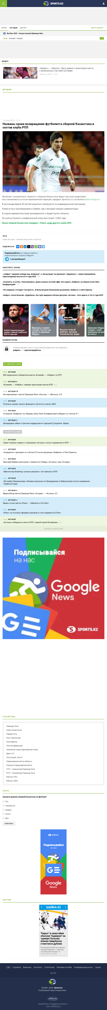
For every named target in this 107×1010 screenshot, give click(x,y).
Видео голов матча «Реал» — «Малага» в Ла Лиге (26, 503)
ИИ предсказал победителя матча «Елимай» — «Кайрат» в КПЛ (32, 375)
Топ (6, 801)
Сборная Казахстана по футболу (28, 239)
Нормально (10, 806)
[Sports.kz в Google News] (53, 638)
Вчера (4, 28)
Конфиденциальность (83, 967)
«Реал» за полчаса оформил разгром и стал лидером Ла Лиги (32, 513)
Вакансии (27, 967)
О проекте (17, 967)
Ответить (9, 824)
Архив (97, 967)
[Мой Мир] (24, 246)
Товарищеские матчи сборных (19, 761)
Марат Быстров (9, 239)
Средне (8, 810)
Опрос (6, 791)
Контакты (38, 967)
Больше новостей (53, 529)
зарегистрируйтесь (32, 350)
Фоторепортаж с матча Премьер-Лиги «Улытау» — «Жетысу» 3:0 (32, 394)
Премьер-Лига (12, 726)
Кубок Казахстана (14, 730)
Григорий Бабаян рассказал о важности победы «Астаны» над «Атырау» (36, 462)
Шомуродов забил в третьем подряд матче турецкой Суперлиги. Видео (36, 423)
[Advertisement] (53, 678)
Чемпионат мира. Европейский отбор (22, 750)
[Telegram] (43, 246)
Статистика (49, 967)
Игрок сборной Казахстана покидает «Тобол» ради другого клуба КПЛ (36, 223)
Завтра (23, 28)
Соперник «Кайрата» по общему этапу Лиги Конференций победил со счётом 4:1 (40, 414)
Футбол (7, 89)
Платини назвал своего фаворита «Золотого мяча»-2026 (29, 404)
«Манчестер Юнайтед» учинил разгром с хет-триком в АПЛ (30, 471)
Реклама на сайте (64, 967)
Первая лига (11, 734)
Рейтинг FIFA (11, 777)
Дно (7, 818)
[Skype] (39, 246)
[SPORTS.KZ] (53, 861)
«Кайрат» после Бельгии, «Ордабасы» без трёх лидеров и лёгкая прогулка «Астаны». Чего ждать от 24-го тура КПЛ (53, 295)
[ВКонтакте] (17, 246)
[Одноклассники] (21, 246)
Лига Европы (11, 742)
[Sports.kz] (53, 3)
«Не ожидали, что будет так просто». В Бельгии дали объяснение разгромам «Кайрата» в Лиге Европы (47, 290)
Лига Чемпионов (13, 738)
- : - (101, 38)
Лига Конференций (14, 746)
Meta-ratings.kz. (92, 199)
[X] (28, 246)
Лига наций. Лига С (14, 757)
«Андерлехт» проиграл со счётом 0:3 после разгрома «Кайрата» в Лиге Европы (40, 452)
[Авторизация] (104, 3)
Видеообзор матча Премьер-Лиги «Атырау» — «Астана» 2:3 (30, 493)
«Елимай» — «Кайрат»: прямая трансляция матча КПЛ (28, 385)
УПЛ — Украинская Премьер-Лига (20, 769)
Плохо (8, 814)
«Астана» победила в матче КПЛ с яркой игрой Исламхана (30, 522)
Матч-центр (97, 28)
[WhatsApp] (35, 246)
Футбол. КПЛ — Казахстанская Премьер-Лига (25, 33)
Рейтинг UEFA (12, 781)
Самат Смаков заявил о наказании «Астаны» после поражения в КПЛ (36, 443)
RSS (54, 973)
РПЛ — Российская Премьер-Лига (20, 773)
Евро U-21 (10, 753)
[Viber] (32, 246)
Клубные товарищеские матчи (19, 765)
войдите (16, 350)
